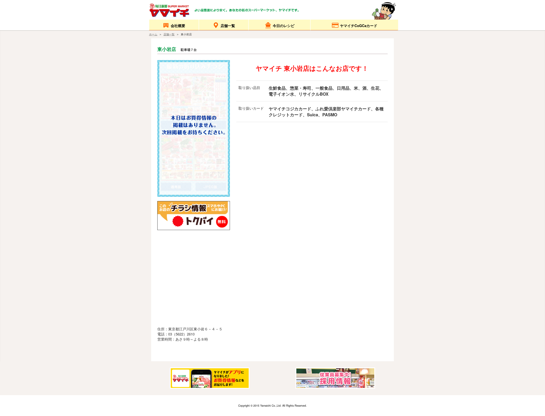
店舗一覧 (169, 34)
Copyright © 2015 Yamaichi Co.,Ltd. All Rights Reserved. (272, 405)
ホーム (153, 34)
